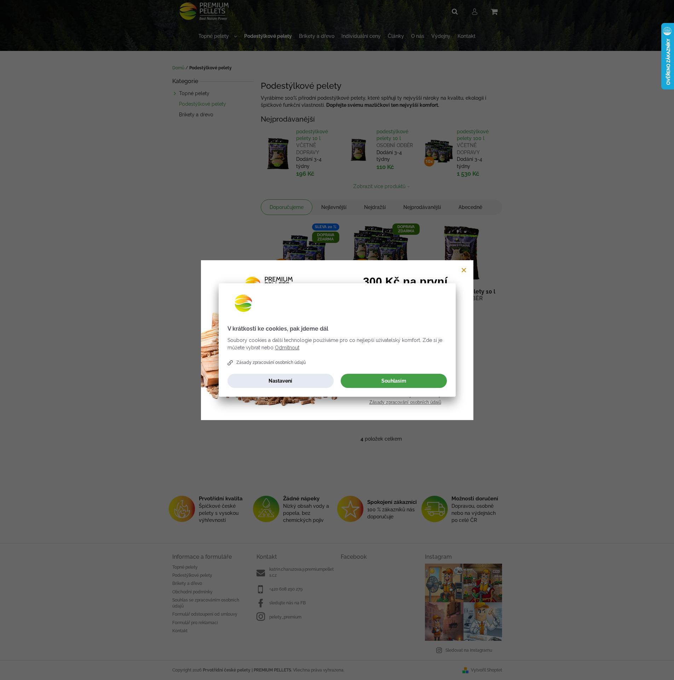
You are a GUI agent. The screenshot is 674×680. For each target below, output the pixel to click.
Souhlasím (393, 381)
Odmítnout (287, 347)
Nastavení (280, 381)
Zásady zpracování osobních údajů (271, 362)
